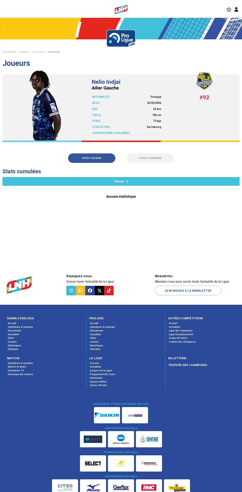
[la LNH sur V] (99, 290)
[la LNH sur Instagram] (71, 290)
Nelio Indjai (54, 52)
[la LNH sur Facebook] (90, 290)
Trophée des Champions (187, 365)
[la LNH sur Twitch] (80, 290)
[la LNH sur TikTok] (109, 290)
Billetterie (177, 358)
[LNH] (121, 9)
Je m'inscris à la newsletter (188, 290)
